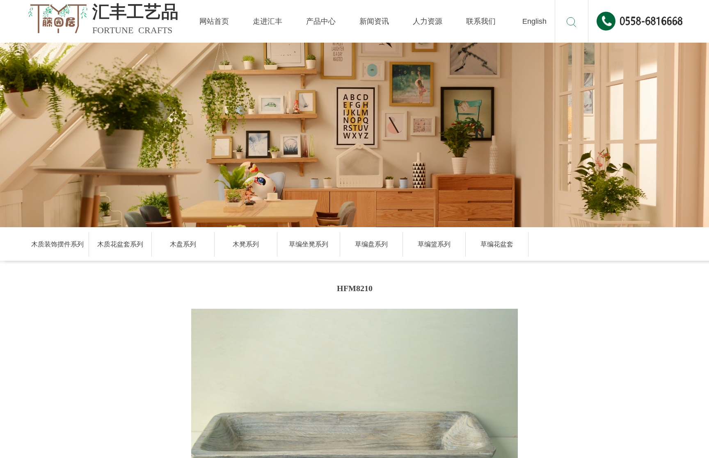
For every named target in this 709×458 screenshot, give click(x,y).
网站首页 (214, 21)
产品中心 (321, 21)
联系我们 (481, 21)
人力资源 (427, 21)
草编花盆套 (496, 244)
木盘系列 (183, 244)
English (534, 21)
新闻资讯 (374, 21)
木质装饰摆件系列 (57, 244)
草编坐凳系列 (308, 244)
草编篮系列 (434, 244)
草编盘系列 (371, 244)
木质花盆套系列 (120, 244)
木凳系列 (246, 244)
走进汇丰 (267, 21)
